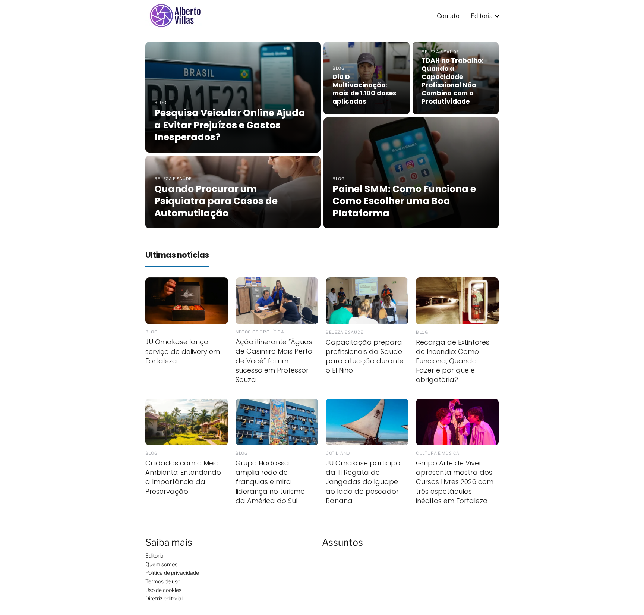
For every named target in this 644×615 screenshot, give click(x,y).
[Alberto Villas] (178, 15)
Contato (448, 15)
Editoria (482, 15)
